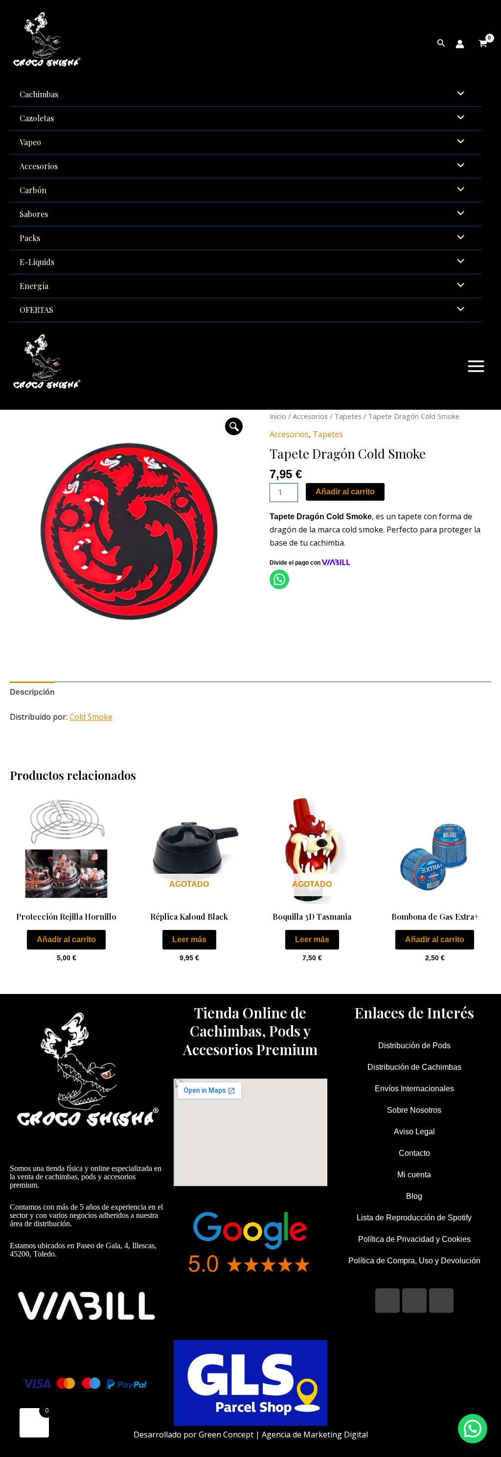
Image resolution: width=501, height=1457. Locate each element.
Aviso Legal (414, 1131)
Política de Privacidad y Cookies (414, 1239)
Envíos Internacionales (414, 1088)
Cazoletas (37, 118)
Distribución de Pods (414, 1045)
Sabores (34, 214)
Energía (34, 286)
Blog (414, 1196)
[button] (234, 426)
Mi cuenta (414, 1174)
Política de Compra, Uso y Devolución (414, 1261)
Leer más (189, 939)
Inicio (278, 416)
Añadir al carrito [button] (66, 939)
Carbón (33, 190)
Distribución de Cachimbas (414, 1067)
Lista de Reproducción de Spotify (414, 1218)
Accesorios (39, 166)
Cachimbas (39, 94)
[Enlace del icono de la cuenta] (459, 44)
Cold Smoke (91, 716)
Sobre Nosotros (414, 1110)
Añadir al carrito (345, 491)
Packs (30, 238)
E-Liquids (37, 262)
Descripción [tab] (32, 692)
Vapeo (30, 142)
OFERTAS (36, 310)
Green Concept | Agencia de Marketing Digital (283, 1434)
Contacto (414, 1153)
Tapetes (348, 416)
